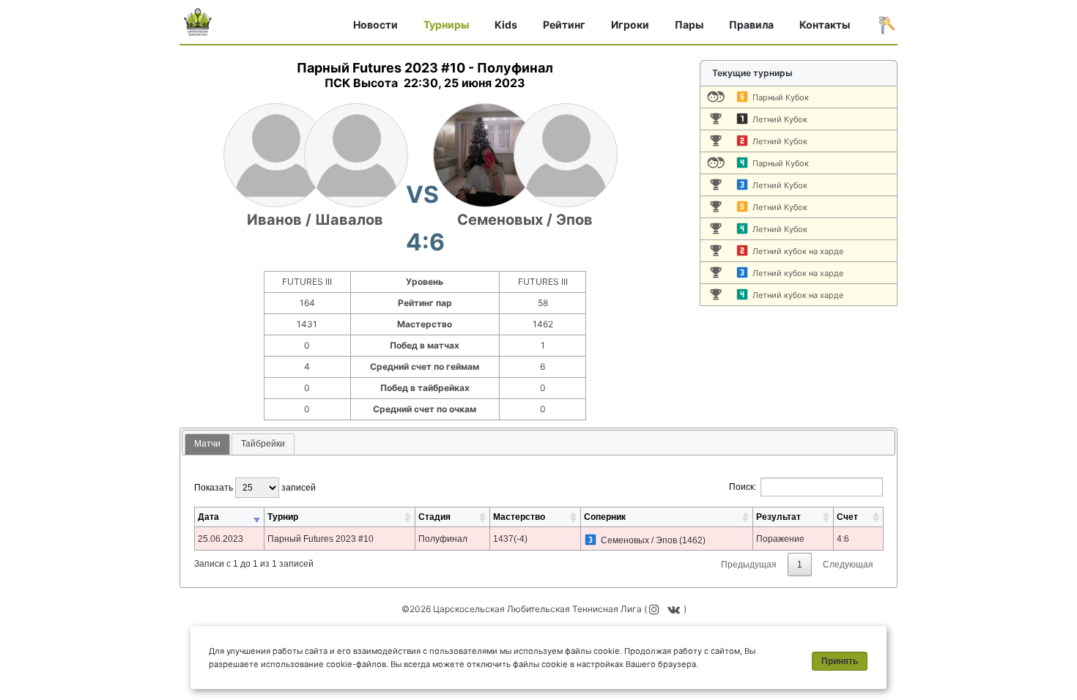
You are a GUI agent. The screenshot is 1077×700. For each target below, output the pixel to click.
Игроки (630, 24)
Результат (778, 517)
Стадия (434, 517)
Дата (208, 517)
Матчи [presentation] (207, 444)
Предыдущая (749, 564)
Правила (751, 24)
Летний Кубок (779, 119)
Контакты (824, 24)
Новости (375, 24)
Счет (847, 517)
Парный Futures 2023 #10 (320, 539)
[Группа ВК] (675, 608)
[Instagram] (655, 608)
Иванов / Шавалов (315, 219)
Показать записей (255, 488)
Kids (506, 24)
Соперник (605, 517)
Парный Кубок (780, 97)
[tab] (207, 444)
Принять (839, 661)
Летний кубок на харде (797, 251)
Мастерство (519, 517)
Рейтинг (564, 24)
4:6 (843, 539)
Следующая (848, 564)
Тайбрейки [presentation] (263, 444)
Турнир (282, 517)
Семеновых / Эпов (525, 219)
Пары (689, 24)
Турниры (446, 24)
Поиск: (742, 487)
